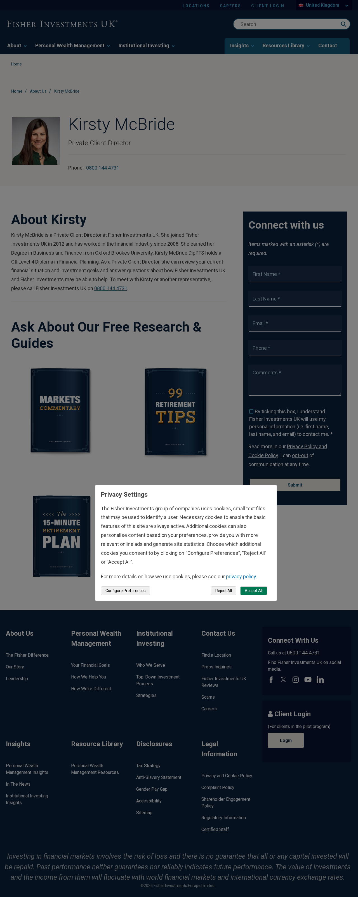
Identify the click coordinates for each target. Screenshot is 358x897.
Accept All (254, 590)
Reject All (223, 590)
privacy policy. (241, 576)
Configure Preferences (125, 590)
